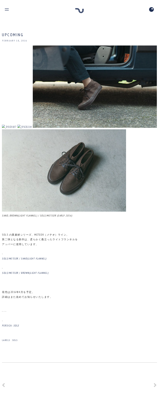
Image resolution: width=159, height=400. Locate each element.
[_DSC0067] (95, 127)
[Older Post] (155, 386)
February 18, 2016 (14, 40)
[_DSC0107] (9, 127)
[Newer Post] (3, 386)
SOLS (15, 340)
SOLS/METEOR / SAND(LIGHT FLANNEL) (24, 258)
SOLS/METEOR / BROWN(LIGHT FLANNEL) (25, 273)
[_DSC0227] (64, 210)
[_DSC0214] (24, 127)
